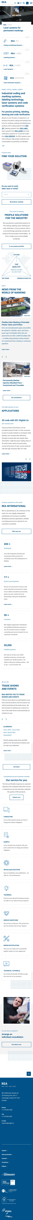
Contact (4, 1158)
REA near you (16, 531)
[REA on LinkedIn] (3, 1132)
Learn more (5, 349)
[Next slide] (6, 357)
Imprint (4, 1150)
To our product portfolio (16, 246)
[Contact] (29, 1074)
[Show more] (3, 145)
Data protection (7, 1154)
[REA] (7, 3)
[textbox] (14, 194)
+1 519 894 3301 (7, 1116)
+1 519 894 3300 (7, 1110)
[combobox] (16, 194)
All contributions (16, 397)
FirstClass (5, 1162)
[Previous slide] (2, 357)
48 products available (16, 202)
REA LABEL (24, 128)
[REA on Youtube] (11, 1138)
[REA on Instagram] (3, 1138)
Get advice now (16, 1044)
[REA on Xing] (24, 1132)
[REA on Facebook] (10, 1132)
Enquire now (16, 797)
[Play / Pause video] (31, 33)
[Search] (24, 3)
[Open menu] (31, 3)
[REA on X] (17, 1132)
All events (16, 767)
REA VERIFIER (10, 136)
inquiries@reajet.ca (8, 1123)
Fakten (4, 1166)
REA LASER (19, 131)
